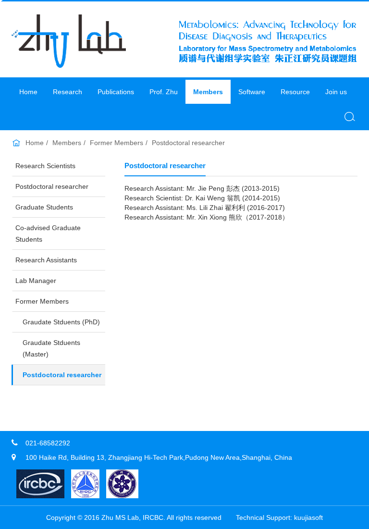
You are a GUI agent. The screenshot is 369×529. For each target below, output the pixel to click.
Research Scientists (45, 166)
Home (28, 92)
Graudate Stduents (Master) (51, 348)
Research (67, 92)
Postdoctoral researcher (188, 143)
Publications (116, 92)
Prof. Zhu (163, 92)
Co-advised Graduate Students (48, 233)
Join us (336, 92)
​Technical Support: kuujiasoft (279, 517)
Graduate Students (44, 207)
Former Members (116, 143)
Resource (295, 92)
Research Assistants (46, 260)
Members (208, 92)
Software (251, 92)
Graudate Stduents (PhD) (61, 322)
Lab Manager (35, 280)
